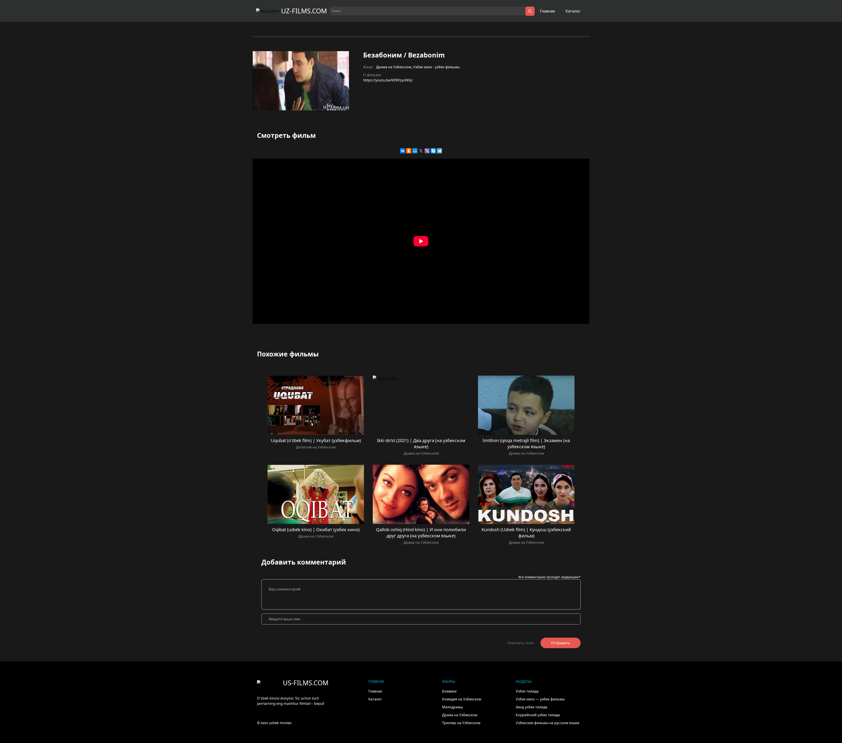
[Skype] (433, 150)
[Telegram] (439, 150)
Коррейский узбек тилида (538, 714)
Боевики (449, 691)
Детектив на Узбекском (316, 447)
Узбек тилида (527, 691)
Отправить (560, 642)
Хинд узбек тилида (531, 707)
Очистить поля (520, 642)
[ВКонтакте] (402, 150)
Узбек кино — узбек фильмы (540, 699)
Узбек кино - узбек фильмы (436, 67)
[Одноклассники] (408, 150)
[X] (421, 150)
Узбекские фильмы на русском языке (547, 722)
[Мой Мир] (414, 150)
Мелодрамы (452, 707)
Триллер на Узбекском (461, 722)
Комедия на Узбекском (461, 699)
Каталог (573, 11)
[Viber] (427, 150)
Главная (547, 11)
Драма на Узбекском (393, 67)
